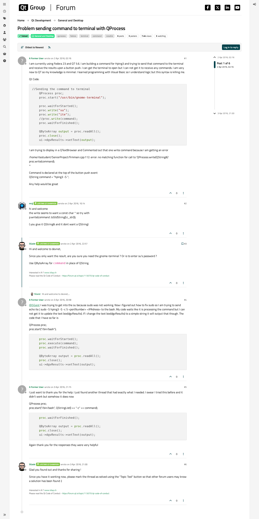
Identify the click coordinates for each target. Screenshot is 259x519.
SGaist (32, 243)
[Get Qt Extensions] (4, 53)
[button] (4, 515)
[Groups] (4, 39)
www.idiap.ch (50, 272)
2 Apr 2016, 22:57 (78, 243)
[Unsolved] (4, 61)
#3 (185, 243)
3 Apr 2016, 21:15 (62, 387)
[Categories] (4, 4)
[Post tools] (183, 193)
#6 (185, 464)
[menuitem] (254, 4)
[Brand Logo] (47, 7)
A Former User (36, 58)
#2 (185, 203)
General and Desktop (44, 36)
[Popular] (4, 25)
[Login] (254, 4)
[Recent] (4, 11)
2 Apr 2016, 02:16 (62, 58)
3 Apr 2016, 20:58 (62, 300)
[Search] (4, 46)
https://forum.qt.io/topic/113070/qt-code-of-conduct (85, 275)
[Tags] (4, 18)
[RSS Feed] (49, 47)
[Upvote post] (170, 193)
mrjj (31, 203)
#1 (185, 58)
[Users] (4, 32)
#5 (185, 387)
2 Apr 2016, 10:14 (76, 203)
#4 (185, 300)
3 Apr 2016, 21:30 (78, 464)
